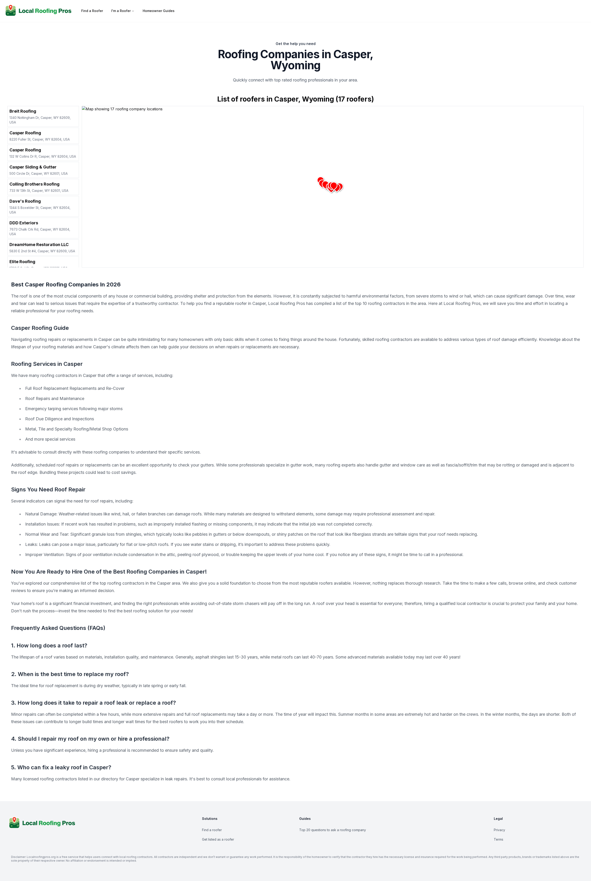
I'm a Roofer (121, 11)
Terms (498, 839)
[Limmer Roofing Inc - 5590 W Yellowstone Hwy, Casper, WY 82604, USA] (325, 184)
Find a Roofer (92, 11)
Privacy (499, 830)
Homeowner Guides (159, 11)
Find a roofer (212, 830)
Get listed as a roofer (218, 839)
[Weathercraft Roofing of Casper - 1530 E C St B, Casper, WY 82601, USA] (334, 185)
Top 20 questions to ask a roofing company (332, 830)
